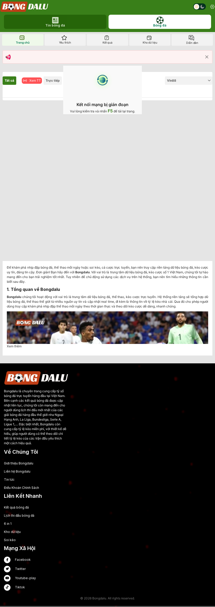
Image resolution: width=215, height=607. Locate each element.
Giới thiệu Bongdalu (18, 463)
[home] (24, 7)
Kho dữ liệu (12, 532)
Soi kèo (10, 540)
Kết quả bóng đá (16, 507)
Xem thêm (14, 346)
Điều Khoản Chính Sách (21, 488)
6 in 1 (8, 524)
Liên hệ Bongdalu (17, 471)
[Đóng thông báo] (207, 57)
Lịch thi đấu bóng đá (19, 515)
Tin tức (9, 480)
